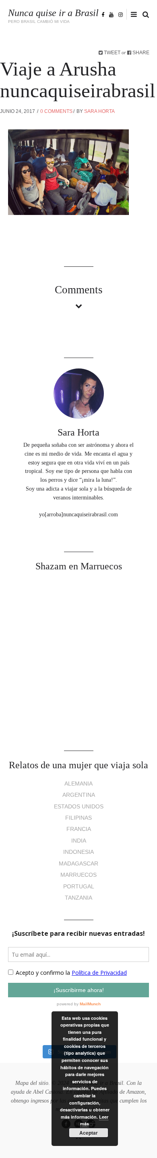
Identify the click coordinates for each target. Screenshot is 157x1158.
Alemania (78, 784)
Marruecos (78, 875)
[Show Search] (143, 14)
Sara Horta (99, 111)
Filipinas (78, 818)
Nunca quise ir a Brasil (53, 13)
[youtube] (111, 14)
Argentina (78, 795)
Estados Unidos (78, 807)
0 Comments (56, 111)
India (78, 841)
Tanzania (78, 898)
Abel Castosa (48, 1092)
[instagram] (120, 14)
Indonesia (78, 852)
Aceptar (88, 1132)
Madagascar (78, 864)
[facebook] (103, 14)
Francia (78, 829)
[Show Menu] (132, 14)
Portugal (78, 887)
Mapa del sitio (31, 1083)
